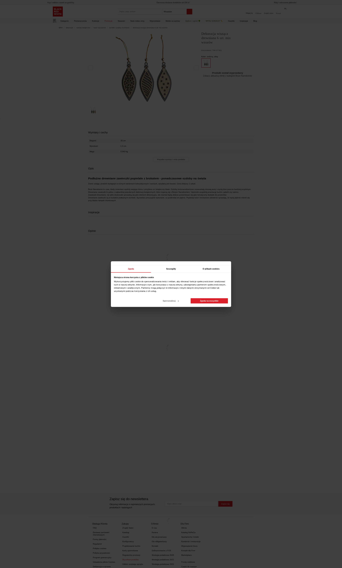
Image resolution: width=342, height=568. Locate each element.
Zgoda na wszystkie (209, 301)
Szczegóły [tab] (171, 269)
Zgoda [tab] (131, 269)
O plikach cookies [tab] (211, 269)
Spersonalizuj (169, 301)
